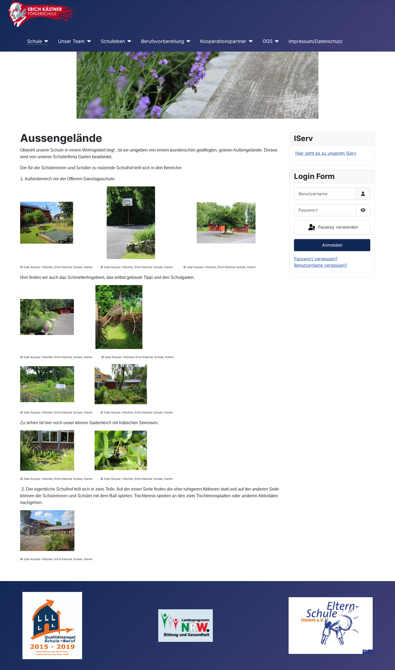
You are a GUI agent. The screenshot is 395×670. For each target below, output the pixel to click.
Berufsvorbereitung (162, 41)
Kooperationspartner (223, 41)
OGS (267, 41)
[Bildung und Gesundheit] (185, 625)
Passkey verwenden (337, 227)
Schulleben (113, 41)
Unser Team (71, 41)
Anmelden (332, 245)
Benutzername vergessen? (320, 265)
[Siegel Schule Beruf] (52, 625)
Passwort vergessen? (315, 258)
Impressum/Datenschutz (316, 41)
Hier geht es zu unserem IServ (325, 153)
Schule (34, 41)
